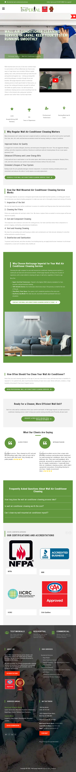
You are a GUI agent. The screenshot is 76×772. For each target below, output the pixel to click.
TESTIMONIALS (17, 631)
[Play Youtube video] (55, 80)
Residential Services (47, 655)
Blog (40, 741)
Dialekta (53, 768)
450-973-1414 (56, 726)
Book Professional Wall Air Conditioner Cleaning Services (28, 389)
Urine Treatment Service (50, 660)
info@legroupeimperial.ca (51, 728)
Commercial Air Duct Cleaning (51, 677)
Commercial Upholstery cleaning (52, 674)
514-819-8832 (59, 723)
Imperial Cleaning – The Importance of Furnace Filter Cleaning (56, 664)
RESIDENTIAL (39, 631)
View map (44, 733)
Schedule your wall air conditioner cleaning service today (28, 177)
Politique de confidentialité (50, 741)
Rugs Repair (46, 657)
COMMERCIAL (63, 631)
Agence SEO (46, 768)
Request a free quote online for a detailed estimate (37, 418)
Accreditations (12, 673)
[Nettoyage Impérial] (38, 8)
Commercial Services (47, 667)
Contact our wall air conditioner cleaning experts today (34, 302)
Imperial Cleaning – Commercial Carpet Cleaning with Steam (56, 671)
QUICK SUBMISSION (13, 725)
